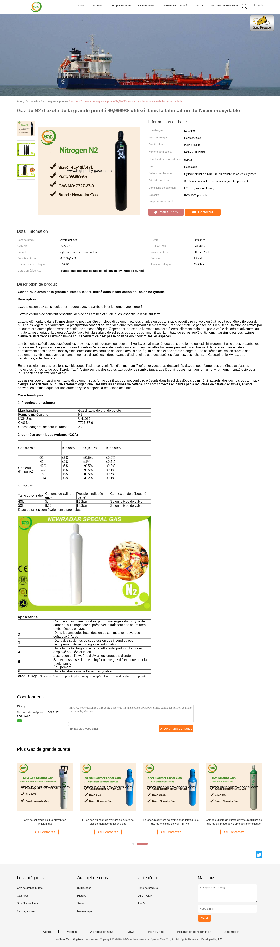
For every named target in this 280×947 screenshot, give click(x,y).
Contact (198, 5)
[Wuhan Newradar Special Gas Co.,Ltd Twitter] (259, 854)
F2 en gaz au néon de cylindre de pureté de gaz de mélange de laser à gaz (108, 821)
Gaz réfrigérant (49, 676)
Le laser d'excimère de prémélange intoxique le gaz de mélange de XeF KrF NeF (171, 821)
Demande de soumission (224, 5)
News (131, 931)
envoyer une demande (176, 728)
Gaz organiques (26, 911)
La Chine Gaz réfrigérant (69, 939)
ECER (221, 939)
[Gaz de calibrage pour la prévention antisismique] (45, 787)
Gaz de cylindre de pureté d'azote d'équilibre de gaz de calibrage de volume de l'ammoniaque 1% (234, 822)
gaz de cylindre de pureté (130, 676)
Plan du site (156, 931)
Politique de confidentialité (194, 931)
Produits (98, 5)
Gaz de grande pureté (30, 887)
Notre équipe (84, 911)
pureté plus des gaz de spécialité (86, 676)
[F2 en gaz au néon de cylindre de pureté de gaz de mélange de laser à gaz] (108, 787)
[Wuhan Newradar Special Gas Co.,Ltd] (37, 7)
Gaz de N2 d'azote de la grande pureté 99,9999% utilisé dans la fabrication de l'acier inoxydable (125, 101)
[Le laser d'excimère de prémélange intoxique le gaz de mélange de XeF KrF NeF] (171, 787)
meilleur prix (168, 212)
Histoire (81, 895)
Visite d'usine (146, 5)
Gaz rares (23, 895)
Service (81, 903)
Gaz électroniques (28, 903)
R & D (141, 903)
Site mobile (231, 931)
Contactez (205, 212)
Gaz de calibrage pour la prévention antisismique (45, 821)
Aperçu (82, 5)
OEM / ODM (145, 895)
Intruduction (84, 887)
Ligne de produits (148, 887)
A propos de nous (120, 5)
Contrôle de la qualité (174, 5)
